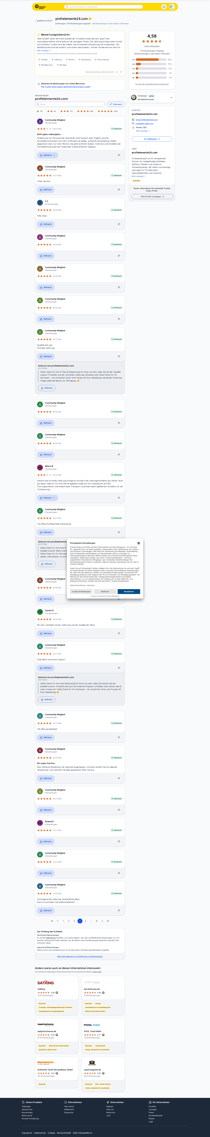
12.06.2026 (57, 619)
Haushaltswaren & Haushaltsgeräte (51, 1011)
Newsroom (110, 1112)
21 (96, 921)
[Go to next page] (102, 921)
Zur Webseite (150, 139)
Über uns (110, 1109)
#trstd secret (27, 1115)
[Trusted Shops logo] (40, 7)
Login (151, 1122)
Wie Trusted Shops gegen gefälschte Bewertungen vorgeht (66, 87)
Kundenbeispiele (155, 1115)
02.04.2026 (57, 758)
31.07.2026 (57, 176)
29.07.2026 (57, 799)
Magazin (109, 1106)
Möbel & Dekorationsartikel (59, 1046)
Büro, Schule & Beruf (102, 1084)
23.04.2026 (57, 475)
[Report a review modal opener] (119, 155)
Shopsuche (68, 1112)
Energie (98, 1003)
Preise (151, 1112)
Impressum (27, 1133)
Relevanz (117, 104)
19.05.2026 (57, 893)
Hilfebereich (69, 1109)
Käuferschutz (27, 1109)
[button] (163, 6)
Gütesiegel (26, 1106)
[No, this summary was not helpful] (121, 72)
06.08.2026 (57, 412)
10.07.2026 (42, 368)
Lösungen (153, 1109)
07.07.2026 (57, 339)
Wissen (152, 1119)
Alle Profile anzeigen (151, 196)
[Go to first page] (52, 921)
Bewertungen (27, 1112)
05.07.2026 (57, 518)
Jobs (108, 1115)
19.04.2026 (57, 129)
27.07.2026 (57, 830)
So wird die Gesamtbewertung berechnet (152, 84)
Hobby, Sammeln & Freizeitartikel (97, 1050)
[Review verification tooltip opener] (90, 18)
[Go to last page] (107, 921)
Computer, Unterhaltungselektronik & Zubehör (55, 1007)
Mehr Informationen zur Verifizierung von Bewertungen (80, 956)
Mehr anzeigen (142, 131)
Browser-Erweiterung (30, 1119)
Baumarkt (136, 181)
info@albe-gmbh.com (144, 124)
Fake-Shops (69, 1106)
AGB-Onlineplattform (82, 1133)
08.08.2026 (57, 308)
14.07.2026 (57, 723)
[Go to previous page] (57, 921)
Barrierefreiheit (64, 1133)
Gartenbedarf (100, 1046)
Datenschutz (40, 1133)
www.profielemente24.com (147, 120)
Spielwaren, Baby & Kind (48, 1050)
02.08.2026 (57, 588)
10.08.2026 (57, 245)
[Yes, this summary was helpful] (117, 72)
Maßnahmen (51, 938)
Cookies (51, 1133)
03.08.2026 (57, 210)
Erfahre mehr (96, 972)
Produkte (152, 1106)
